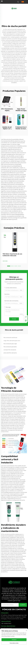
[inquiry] (26, 317)
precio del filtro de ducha (10, 353)
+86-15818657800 (6, 623)
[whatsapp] (26, 320)
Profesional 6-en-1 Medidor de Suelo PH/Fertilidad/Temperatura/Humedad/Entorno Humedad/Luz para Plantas (21, 128)
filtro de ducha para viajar (10, 343)
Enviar (14, 319)
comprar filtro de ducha (10, 349)
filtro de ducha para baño (10, 346)
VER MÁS (5, 261)
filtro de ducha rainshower (10, 337)
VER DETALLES (7, 101)
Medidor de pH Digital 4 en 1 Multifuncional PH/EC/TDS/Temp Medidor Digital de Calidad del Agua (7, 128)
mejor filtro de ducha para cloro (12, 340)
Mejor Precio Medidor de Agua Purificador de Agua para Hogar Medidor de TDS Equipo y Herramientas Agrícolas (21, 109)
